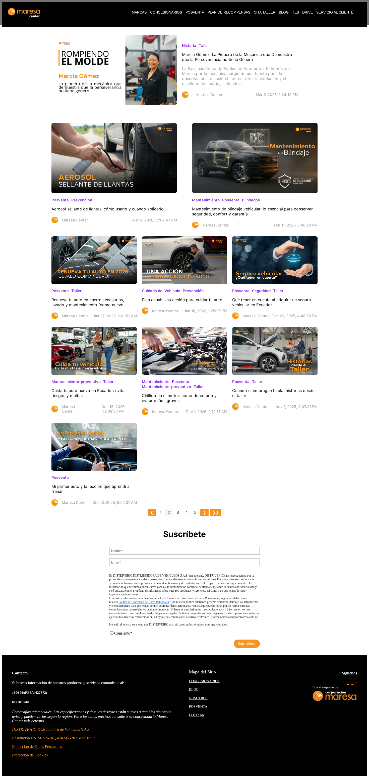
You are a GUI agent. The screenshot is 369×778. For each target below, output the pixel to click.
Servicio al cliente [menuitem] (334, 12)
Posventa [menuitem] (195, 12)
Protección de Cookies (30, 755)
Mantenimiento (206, 200)
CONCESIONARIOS (204, 681)
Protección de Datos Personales (37, 746)
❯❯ (215, 512)
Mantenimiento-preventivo (76, 381)
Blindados (251, 200)
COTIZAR (196, 715)
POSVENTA (198, 707)
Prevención (81, 200)
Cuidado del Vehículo (161, 290)
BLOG (194, 689)
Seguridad (261, 290)
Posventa (60, 200)
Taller (204, 45)
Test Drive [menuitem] (302, 12)
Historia (189, 45)
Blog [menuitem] (284, 12)
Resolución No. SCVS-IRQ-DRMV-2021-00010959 (54, 738)
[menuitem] (139, 12)
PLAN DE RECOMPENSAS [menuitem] (229, 12)
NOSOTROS (198, 698)
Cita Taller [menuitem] (264, 12)
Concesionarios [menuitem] (166, 12)
